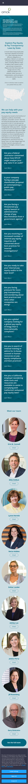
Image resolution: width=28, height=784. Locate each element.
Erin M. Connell (14, 444)
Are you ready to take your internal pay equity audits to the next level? (14, 269)
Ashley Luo (14, 623)
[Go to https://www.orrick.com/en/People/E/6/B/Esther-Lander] (14, 572)
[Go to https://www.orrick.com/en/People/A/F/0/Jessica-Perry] (14, 643)
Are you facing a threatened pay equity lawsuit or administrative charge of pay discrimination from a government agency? (14, 211)
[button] (14, 447)
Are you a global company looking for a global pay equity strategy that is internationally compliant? (13, 325)
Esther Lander (14, 587)
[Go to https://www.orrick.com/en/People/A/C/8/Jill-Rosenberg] (14, 679)
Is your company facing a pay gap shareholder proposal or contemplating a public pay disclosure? (14, 183)
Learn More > (8, 168)
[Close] (26, 750)
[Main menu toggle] (3, 3)
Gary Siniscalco (14, 730)
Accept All (14, 781)
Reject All (14, 776)
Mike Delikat (14, 480)
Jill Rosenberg (14, 694)
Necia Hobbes (14, 551)
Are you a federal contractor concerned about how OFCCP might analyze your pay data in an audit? (14, 158)
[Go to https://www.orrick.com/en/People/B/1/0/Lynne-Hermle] (14, 500)
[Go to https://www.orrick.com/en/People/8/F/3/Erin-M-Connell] (14, 429)
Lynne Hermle (14, 516)
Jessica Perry (14, 659)
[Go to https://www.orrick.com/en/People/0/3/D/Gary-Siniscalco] (14, 715)
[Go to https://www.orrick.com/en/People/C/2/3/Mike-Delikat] (14, 465)
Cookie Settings (14, 771)
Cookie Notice (10, 766)
